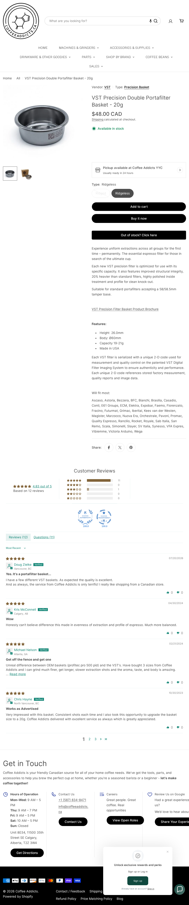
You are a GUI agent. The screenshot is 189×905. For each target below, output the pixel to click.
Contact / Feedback (70, 891)
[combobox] (102, 20)
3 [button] (95, 739)
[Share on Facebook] (108, 447)
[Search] (155, 21)
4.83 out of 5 (42, 486)
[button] (150, 20)
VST (107, 87)
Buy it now (139, 218)
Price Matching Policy (96, 899)
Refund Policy (66, 899)
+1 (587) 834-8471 (72, 800)
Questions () (44, 537)
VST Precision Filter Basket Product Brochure (125, 309)
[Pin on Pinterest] (131, 447)
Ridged (103, 194)
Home (7, 78)
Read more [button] (18, 674)
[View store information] (180, 170)
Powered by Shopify (18, 896)
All (18, 78)
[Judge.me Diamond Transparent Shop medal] (104, 517)
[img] (15, 559)
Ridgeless (122, 193)
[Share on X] (120, 447)
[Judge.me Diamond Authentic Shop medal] (85, 517)
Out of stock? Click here (139, 235)
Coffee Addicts (27, 891)
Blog (120, 899)
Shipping (97, 119)
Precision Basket (136, 87)
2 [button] (89, 739)
